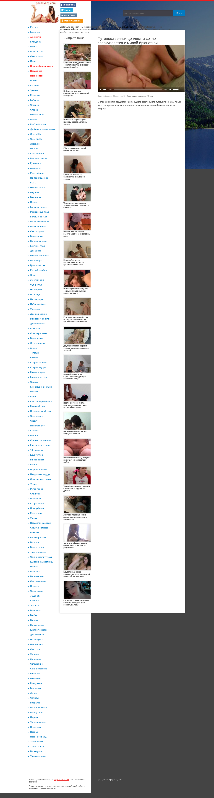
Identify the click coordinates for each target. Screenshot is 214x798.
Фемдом (34, 532)
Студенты (35, 430)
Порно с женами (38, 469)
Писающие (36, 727)
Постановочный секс (40, 411)
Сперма (34, 109)
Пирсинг (34, 717)
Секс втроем (36, 416)
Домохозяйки (37, 634)
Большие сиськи (38, 216)
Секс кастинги (37, 153)
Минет (33, 119)
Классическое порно (40, 445)
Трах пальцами (38, 552)
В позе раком (37, 459)
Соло (33, 275)
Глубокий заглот (38, 124)
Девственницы (37, 323)
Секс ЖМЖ (36, 139)
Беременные (37, 576)
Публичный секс (38, 304)
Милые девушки (38, 707)
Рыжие (33, 80)
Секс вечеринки (38, 581)
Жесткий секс (37, 280)
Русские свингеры (39, 255)
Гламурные (36, 683)
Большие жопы (38, 226)
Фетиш (33, 484)
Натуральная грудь (40, 474)
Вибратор (35, 702)
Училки (33, 518)
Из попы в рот (37, 425)
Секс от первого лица (41, 401)
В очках (34, 620)
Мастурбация (37, 173)
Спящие (34, 600)
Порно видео (37, 75)
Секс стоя (35, 649)
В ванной (35, 673)
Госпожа (34, 542)
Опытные (35, 328)
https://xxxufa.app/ (61, 780)
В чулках (34, 192)
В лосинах (35, 610)
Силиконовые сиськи (41, 479)
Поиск (179, 13)
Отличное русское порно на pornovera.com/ (44, 12)
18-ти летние (37, 450)
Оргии (33, 396)
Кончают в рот (37, 372)
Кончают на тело (38, 377)
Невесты (34, 586)
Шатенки (34, 85)
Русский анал (37, 114)
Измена (34, 148)
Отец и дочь (36, 56)
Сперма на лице (38, 362)
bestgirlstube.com (125, 27)
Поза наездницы (38, 736)
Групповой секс (38, 265)
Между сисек (36, 712)
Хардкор (34, 654)
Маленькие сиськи (39, 221)
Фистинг (34, 435)
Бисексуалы (36, 751)
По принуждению (39, 178)
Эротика (34, 605)
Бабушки (34, 100)
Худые (33, 348)
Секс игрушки (37, 231)
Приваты (34, 566)
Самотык (34, 698)
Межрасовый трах (39, 212)
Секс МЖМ (36, 134)
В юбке (33, 615)
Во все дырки (37, 625)
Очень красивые (38, 333)
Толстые (34, 352)
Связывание (36, 664)
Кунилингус (36, 163)
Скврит (33, 421)
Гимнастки (35, 498)
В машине (35, 678)
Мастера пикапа (38, 158)
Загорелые (35, 659)
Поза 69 (34, 732)
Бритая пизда (37, 236)
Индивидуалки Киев (69, 29)
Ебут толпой (36, 455)
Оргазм (34, 382)
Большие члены (38, 207)
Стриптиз (35, 493)
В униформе (36, 338)
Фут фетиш (36, 284)
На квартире (36, 299)
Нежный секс (37, 644)
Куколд (33, 464)
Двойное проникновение (42, 129)
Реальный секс (37, 406)
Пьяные (34, 202)
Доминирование (38, 314)
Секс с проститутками (41, 557)
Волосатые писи (38, 241)
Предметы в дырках (40, 523)
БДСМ (33, 182)
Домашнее (35, 250)
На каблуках (36, 639)
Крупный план (37, 246)
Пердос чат (36, 71)
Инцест (34, 61)
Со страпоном (37, 343)
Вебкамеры (36, 260)
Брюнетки (35, 32)
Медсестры (36, 513)
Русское (34, 27)
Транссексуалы (38, 756)
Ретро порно (36, 489)
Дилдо (33, 693)
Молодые (35, 95)
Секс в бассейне (38, 668)
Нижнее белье (37, 187)
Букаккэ (34, 357)
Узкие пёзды (36, 741)
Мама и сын (36, 51)
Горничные (36, 688)
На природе (36, 289)
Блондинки (35, 41)
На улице (35, 294)
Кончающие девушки (41, 387)
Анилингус (35, 37)
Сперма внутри (38, 367)
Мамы (33, 46)
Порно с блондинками (41, 66)
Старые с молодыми (40, 440)
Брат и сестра (37, 547)
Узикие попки (37, 746)
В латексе (35, 571)
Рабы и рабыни (38, 537)
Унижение (35, 309)
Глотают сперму (38, 630)
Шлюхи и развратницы (41, 561)
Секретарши (36, 591)
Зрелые (34, 90)
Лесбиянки (35, 144)
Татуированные (38, 722)
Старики (34, 105)
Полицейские (37, 508)
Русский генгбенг (39, 270)
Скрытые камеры (39, 527)
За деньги (35, 596)
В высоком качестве (40, 318)
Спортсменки (37, 503)
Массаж (34, 391)
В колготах (35, 197)
